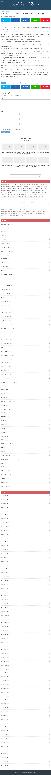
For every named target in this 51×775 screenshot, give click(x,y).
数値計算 (29, 207)
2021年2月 (4, 607)
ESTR (9, 186)
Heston (26, 186)
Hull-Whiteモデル (6, 247)
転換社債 (4, 213)
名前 (2, 111)
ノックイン (4, 200)
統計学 (40, 211)
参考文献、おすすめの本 (7, 207)
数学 (34, 207)
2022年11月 (4, 526)
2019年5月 (4, 688)
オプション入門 (5, 293)
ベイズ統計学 (5, 370)
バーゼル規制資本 (6, 351)
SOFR (15, 190)
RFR (38, 188)
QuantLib (32, 188)
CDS (17, 184)
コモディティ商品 (6, 316)
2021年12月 (4, 568)
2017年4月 (4, 765)
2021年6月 (4, 592)
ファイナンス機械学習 (6, 202)
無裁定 (16, 211)
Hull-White (33, 186)
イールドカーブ (5, 192)
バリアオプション (41, 200)
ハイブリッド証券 (6, 343)
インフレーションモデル (7, 278)
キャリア (34, 192)
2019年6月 (4, 684)
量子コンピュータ (6, 474)
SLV (9, 190)
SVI (2, 262)
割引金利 (4, 397)
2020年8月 (4, 630)
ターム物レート (40, 196)
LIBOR (40, 186)
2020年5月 (4, 642)
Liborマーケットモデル (7, 251)
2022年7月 (4, 541)
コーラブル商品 (41, 194)
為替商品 (4, 440)
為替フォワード (35, 209)
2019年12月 (5, 661)
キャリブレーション (43, 192)
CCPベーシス (5, 228)
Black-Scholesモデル (7, 224)
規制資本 (46, 211)
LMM (45, 186)
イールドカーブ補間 (6, 285)
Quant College (25, 2)
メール (2, 116)
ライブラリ (4, 378)
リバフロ (23, 82)
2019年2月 (4, 699)
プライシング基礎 (6, 359)
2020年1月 (4, 657)
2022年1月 (4, 565)
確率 (3, 451)
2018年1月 (4, 730)
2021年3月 (4, 603)
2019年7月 (4, 680)
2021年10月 (5, 576)
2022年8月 (4, 538)
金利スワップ (42, 213)
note (10, 188)
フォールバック (29, 202)
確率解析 (28, 211)
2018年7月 (4, 711)
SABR (4, 190)
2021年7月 (4, 588)
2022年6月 (4, 545)
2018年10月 (4, 703)
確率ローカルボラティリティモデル (10, 459)
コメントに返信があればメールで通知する (11, 129)
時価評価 (40, 207)
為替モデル (4, 436)
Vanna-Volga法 (5, 266)
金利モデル (4, 215)
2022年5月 (4, 549)
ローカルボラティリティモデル (9, 382)
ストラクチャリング (6, 324)
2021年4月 (4, 599)
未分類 (3, 424)
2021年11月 (4, 572)
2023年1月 (4, 518)
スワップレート (23, 196)
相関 (3, 447)
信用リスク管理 (5, 389)
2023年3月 (4, 511)
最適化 (3, 420)
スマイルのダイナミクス (7, 328)
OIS (15, 188)
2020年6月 (4, 638)
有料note (4, 209)
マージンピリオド (6, 374)
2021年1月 (4, 611)
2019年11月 (5, 665)
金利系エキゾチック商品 (14, 215)
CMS (36, 184)
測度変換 (4, 432)
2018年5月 (4, 715)
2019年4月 (4, 692)
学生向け (4, 405)
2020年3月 (4, 649)
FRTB (3, 235)
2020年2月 (4, 653)
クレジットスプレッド (13, 194)
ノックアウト (39, 198)
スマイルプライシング (7, 332)
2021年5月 (4, 595)
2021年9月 (4, 580)
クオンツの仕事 (5, 301)
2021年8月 (4, 584)
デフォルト (21, 198)
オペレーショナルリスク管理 (8, 297)
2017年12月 (4, 734)
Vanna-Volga (38, 190)
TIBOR (26, 190)
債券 (3, 393)
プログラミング (38, 202)
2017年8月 (4, 750)
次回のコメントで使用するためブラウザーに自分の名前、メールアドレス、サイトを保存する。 (22, 127)
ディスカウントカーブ (12, 198)
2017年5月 (4, 761)
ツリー (4, 198)
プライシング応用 (6, 362)
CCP (12, 184)
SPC (20, 190)
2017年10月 (4, 742)
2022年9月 (4, 534)
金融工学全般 (5, 486)
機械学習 (20, 209)
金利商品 (3, 82)
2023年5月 (4, 503)
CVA (3, 186)
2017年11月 (4, 738)
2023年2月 (4, 514)
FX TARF (20, 186)
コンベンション (33, 194)
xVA (44, 190)
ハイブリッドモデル (14, 200)
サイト (2, 121)
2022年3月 (4, 557)
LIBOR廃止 (4, 255)
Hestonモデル (5, 243)
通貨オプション (17, 213)
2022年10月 (4, 530)
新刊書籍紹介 (5, 416)
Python (26, 188)
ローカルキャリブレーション (32, 82)
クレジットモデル (6, 308)
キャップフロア (10, 82)
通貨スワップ (26, 213)
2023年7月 (4, 495)
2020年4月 (4, 646)
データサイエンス (30, 198)
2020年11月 (5, 619)
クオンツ (4, 194)
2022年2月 (4, 561)
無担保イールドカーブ (7, 443)
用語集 (22, 211)
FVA (14, 186)
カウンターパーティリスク (16, 192)
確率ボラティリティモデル (8, 455)
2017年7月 (4, 753)
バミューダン (33, 200)
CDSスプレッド (24, 184)
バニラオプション (23, 200)
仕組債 (3, 386)
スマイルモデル (5, 196)
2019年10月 (5, 669)
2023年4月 (4, 507)
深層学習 (4, 428)
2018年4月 (4, 719)
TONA (31, 190)
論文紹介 (4, 467)
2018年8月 (4, 707)
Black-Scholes (5, 184)
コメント (3, 98)
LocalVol (4, 188)
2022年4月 (4, 553)
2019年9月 (4, 672)
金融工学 (23, 215)
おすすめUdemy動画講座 (7, 274)
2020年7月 (4, 634)
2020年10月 (5, 622)
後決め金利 (22, 207)
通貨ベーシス (34, 213)
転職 (10, 213)
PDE (20, 188)
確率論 (34, 211)
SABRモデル (5, 258)
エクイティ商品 (5, 289)
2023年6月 (4, 499)
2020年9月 (4, 626)
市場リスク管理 (5, 409)
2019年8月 (4, 676)
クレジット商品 (5, 312)
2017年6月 (4, 757)
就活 (15, 207)
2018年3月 (4, 723)
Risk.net (44, 188)
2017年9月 (4, 746)
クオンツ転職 (5, 305)
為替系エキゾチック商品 (7, 211)
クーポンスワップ (23, 194)
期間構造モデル (12, 209)
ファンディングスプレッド (18, 202)
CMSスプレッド (43, 184)
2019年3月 (4, 696)
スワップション (17, 82)
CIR (31, 184)
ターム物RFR (32, 196)
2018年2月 (4, 726)
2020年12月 (5, 615)
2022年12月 (4, 522)
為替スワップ (27, 209)
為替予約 (43, 209)
